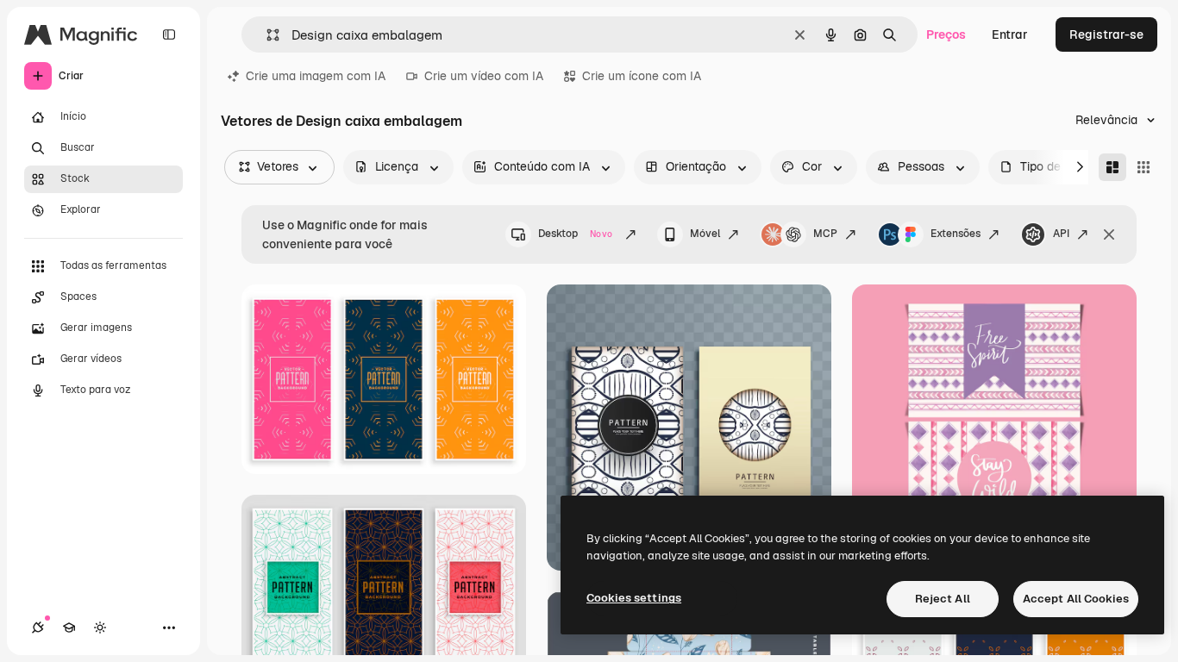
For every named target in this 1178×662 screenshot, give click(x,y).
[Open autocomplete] (266, 34)
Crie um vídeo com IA (483, 76)
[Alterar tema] (100, 627)
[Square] (1143, 167)
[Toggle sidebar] (169, 34)
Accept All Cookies (1076, 598)
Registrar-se (1106, 34)
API (1061, 233)
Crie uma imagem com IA (315, 76)
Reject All (942, 598)
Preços (946, 34)
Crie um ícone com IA (641, 76)
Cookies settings (633, 597)
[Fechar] (1109, 234)
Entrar (1010, 34)
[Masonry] (1112, 167)
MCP (825, 233)
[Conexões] (38, 627)
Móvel (705, 233)
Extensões (955, 233)
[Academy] (69, 627)
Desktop (575, 233)
